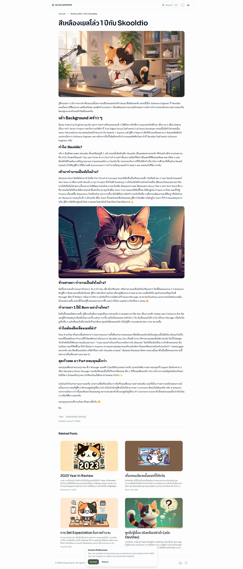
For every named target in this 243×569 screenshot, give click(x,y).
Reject (105, 562)
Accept (93, 562)
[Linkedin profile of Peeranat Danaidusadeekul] (180, 562)
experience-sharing (76, 416)
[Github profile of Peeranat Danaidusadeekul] (186, 562)
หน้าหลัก (62, 14)
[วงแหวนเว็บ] (182, 5)
